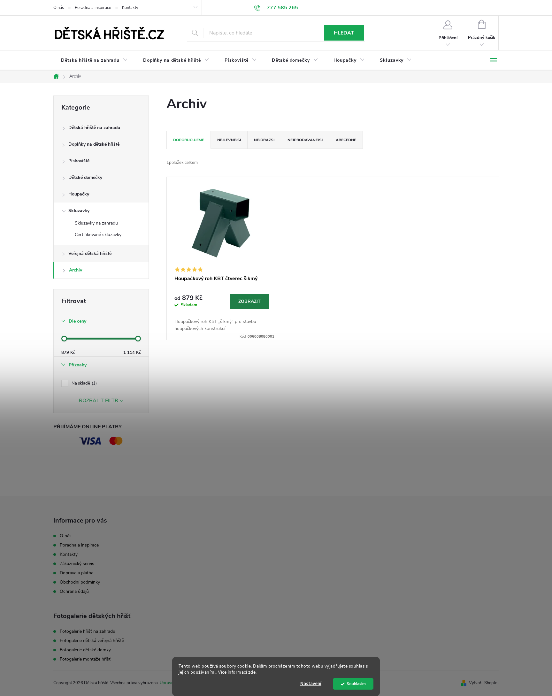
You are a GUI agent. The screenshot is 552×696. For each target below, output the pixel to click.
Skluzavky (78, 211)
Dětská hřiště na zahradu (94, 128)
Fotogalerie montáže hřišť (85, 659)
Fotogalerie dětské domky (85, 650)
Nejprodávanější (305, 139)
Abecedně (346, 139)
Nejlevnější (229, 139)
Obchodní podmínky (80, 582)
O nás (58, 8)
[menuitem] (94, 60)
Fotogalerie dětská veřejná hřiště (92, 640)
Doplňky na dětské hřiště (93, 144)
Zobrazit (249, 301)
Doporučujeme (188, 139)
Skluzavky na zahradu (96, 223)
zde (252, 672)
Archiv (75, 270)
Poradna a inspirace (93, 8)
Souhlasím (356, 684)
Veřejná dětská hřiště (89, 253)
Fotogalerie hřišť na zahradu (87, 631)
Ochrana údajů (74, 591)
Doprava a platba (76, 573)
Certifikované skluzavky (98, 235)
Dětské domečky (85, 177)
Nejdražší (264, 139)
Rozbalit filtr (98, 400)
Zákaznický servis (77, 564)
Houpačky (78, 194)
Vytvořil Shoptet (484, 683)
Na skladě (84, 383)
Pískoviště (78, 161)
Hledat (344, 32)
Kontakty (130, 8)
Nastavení (310, 683)
